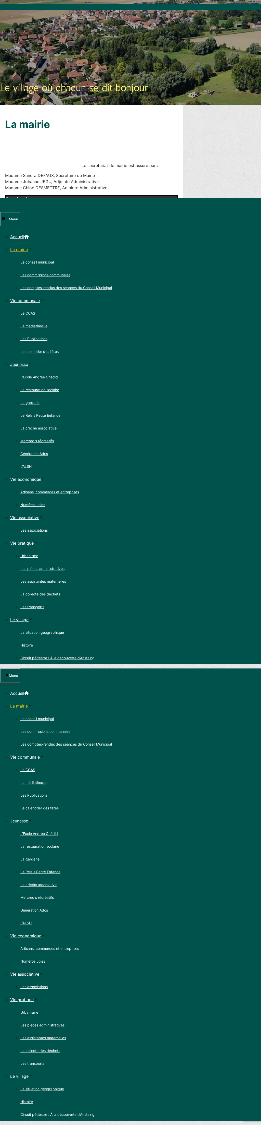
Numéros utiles (32, 504)
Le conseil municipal (37, 262)
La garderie (30, 402)
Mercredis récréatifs (37, 441)
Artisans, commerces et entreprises (49, 492)
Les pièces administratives (42, 568)
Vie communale (25, 300)
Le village (19, 619)
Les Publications (33, 339)
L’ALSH (26, 466)
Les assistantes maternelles (43, 581)
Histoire (26, 645)
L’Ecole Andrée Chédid (39, 377)
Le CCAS (27, 313)
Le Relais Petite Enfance (40, 415)
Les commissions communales (45, 275)
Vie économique (25, 479)
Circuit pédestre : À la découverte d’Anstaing (57, 658)
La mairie (19, 249)
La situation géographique (42, 632)
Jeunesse (19, 364)
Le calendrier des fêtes (39, 351)
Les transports (32, 607)
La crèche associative (38, 428)
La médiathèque (33, 326)
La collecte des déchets (40, 594)
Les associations (34, 530)
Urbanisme (29, 556)
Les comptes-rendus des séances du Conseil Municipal (66, 287)
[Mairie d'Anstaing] (23, 208)
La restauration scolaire (39, 390)
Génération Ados (34, 453)
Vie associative (24, 517)
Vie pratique (22, 543)
